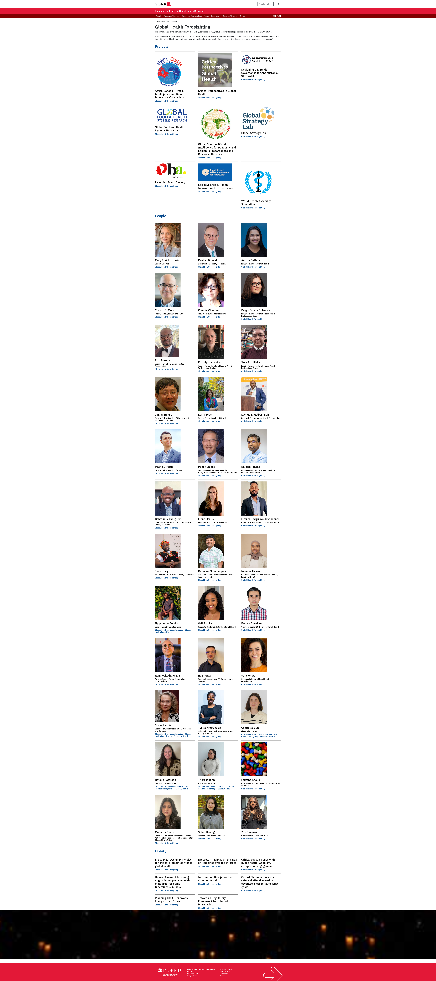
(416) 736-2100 (192, 974)
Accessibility (224, 974)
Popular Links (265, 4)
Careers (222, 976)
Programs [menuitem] (215, 16)
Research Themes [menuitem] (171, 16)
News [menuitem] (242, 16)
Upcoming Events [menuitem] (229, 16)
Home (157, 21)
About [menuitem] (158, 16)
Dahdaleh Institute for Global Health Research (179, 10)
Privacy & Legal (225, 971)
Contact (277, 16)
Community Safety (226, 969)
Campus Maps (192, 976)
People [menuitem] (206, 16)
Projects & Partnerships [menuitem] (192, 16)
